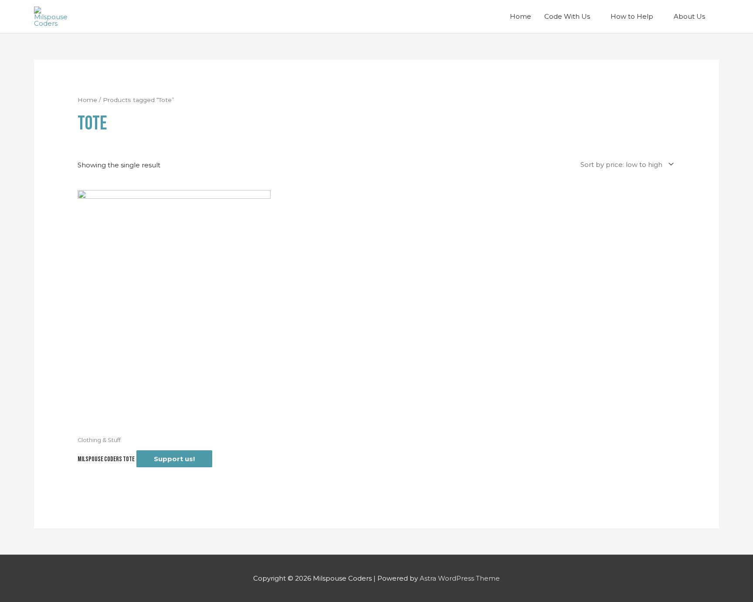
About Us (689, 16)
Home (520, 16)
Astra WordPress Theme (460, 578)
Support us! (174, 459)
